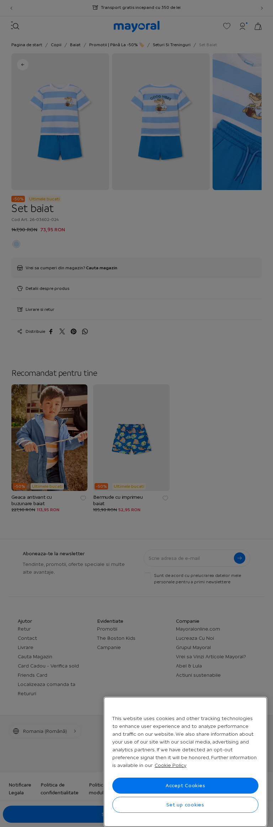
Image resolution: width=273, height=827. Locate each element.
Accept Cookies (185, 785)
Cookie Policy (170, 765)
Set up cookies (185, 804)
